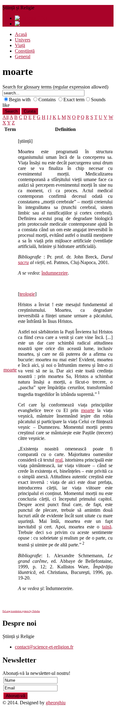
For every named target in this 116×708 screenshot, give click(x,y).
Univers (22, 39)
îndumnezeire (54, 273)
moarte (10, 369)
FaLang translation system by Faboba (21, 611)
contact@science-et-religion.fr (44, 646)
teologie (27, 294)
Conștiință (25, 51)
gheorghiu (56, 702)
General (22, 56)
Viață (20, 45)
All (5, 117)
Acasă (21, 34)
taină (106, 526)
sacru (23, 262)
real (58, 460)
